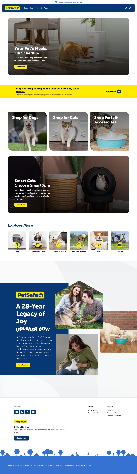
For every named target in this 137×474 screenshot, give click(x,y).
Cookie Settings (86, 465)
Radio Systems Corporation (21, 465)
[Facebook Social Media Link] (22, 412)
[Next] (100, 2)
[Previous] (37, 2)
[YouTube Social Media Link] (33, 412)
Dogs (26, 8)
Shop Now (21, 66)
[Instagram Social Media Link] (16, 412)
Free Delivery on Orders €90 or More (70, 2)
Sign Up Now (21, 438)
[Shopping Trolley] (126, 8)
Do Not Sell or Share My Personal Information (65, 465)
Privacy (46, 465)
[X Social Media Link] (27, 412)
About (46, 8)
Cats (31, 8)
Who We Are (23, 365)
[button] (25, 8)
